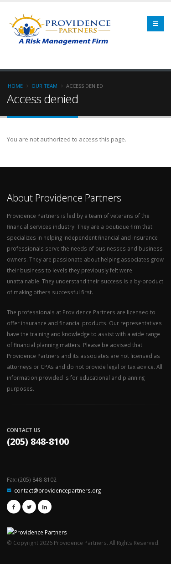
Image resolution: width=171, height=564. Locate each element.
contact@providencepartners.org (57, 490)
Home (15, 85)
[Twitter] (29, 507)
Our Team (44, 85)
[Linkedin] (45, 507)
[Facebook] (14, 507)
